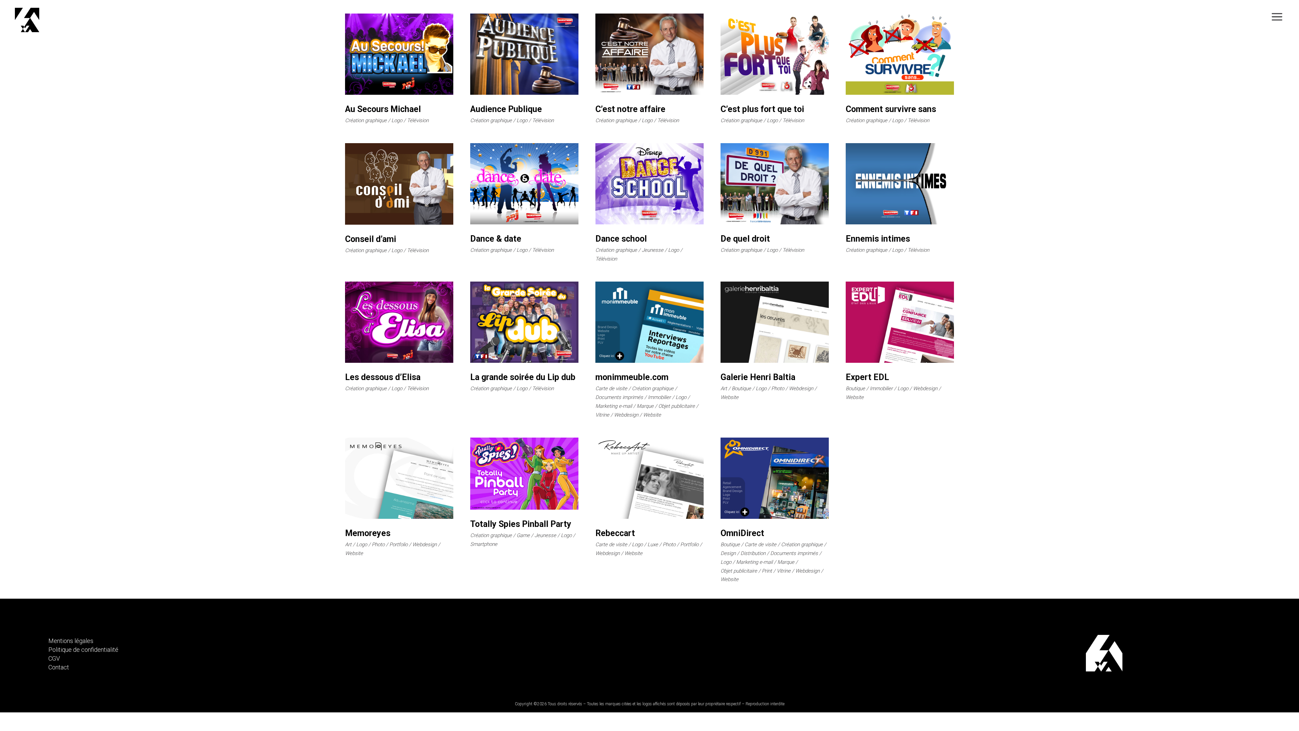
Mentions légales (70, 640)
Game (523, 535)
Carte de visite (611, 388)
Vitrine (602, 415)
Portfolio (398, 544)
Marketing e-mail (613, 406)
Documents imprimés (619, 397)
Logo (396, 120)
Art (724, 388)
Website (652, 415)
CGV (54, 658)
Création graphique (366, 120)
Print (767, 571)
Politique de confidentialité (83, 649)
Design (728, 553)
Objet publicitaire (676, 406)
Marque (645, 406)
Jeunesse (652, 250)
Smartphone (483, 544)
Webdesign (626, 415)
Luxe (652, 544)
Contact (58, 667)
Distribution (753, 553)
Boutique (741, 388)
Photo (777, 388)
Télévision (418, 120)
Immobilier (659, 397)
